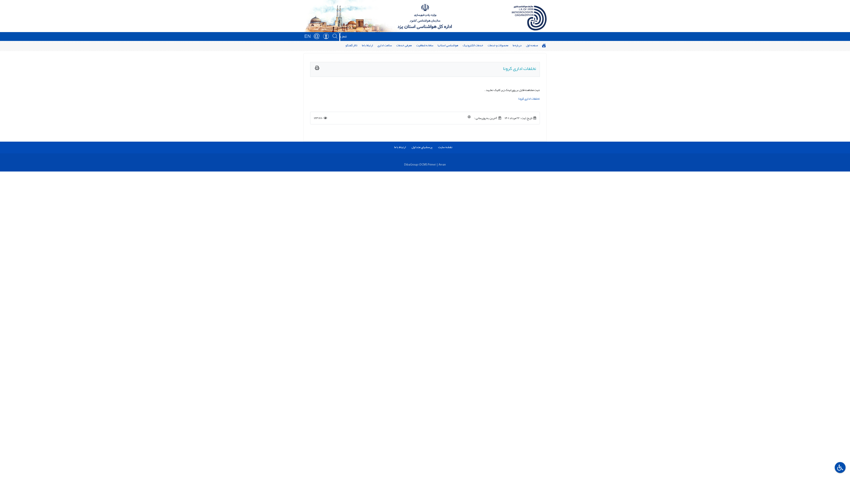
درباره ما (517, 45)
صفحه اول (532, 45)
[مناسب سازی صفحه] (840, 467)
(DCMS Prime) (427, 165)
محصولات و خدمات (498, 45)
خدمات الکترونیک (473, 45)
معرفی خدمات (404, 45)
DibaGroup (411, 165)
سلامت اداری (384, 45)
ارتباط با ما (367, 45)
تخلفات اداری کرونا (529, 99)
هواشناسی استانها (448, 45)
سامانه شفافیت (424, 45)
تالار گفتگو (351, 45)
